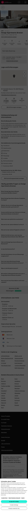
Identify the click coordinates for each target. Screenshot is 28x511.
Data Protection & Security (14, 498)
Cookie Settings (14, 505)
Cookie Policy (4, 498)
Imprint (22, 498)
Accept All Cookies (14, 501)
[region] (14, 495)
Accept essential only (14, 508)
